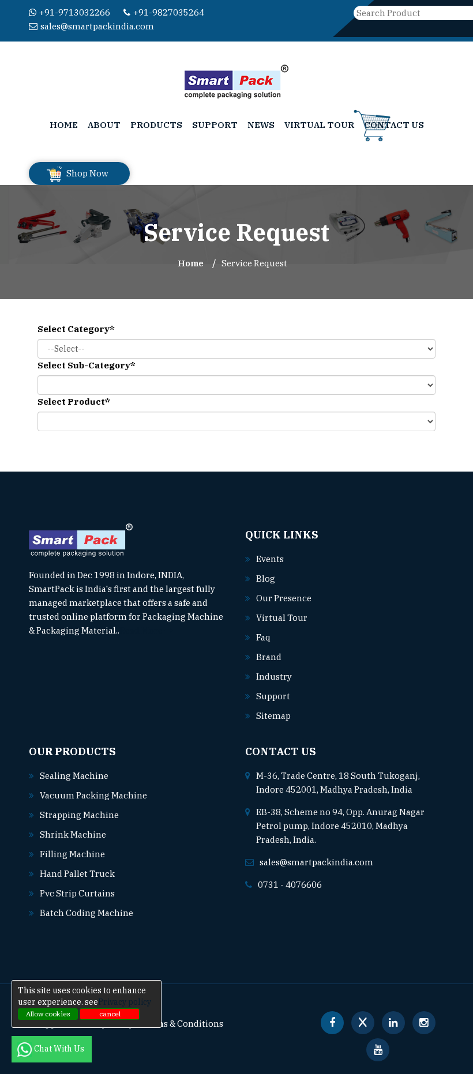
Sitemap (273, 715)
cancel (110, 1013)
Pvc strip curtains (77, 893)
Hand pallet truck (77, 873)
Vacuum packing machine (93, 795)
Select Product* (73, 401)
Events (270, 558)
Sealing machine (74, 775)
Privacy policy (124, 1002)
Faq (263, 637)
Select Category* (76, 328)
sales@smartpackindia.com (97, 26)
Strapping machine (79, 814)
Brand (268, 656)
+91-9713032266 (74, 12)
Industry (274, 676)
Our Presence (283, 598)
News (261, 124)
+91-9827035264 (168, 12)
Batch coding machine (86, 912)
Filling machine (72, 854)
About (104, 124)
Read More (141, 630)
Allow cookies (48, 1013)
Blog (265, 578)
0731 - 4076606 (290, 884)
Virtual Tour (319, 124)
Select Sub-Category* (86, 365)
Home (64, 124)
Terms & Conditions (182, 1023)
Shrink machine (73, 834)
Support (215, 124)
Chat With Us (60, 1048)
